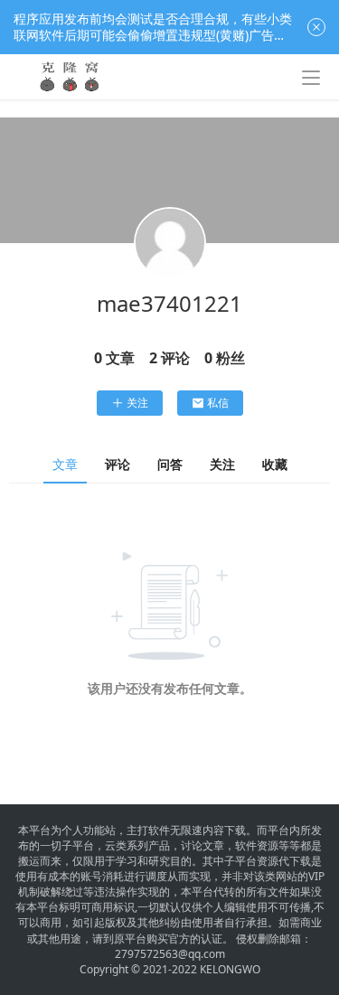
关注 (137, 402)
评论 (117, 464)
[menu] (311, 77)
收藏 (274, 464)
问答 (170, 464)
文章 (65, 464)
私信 (218, 402)
